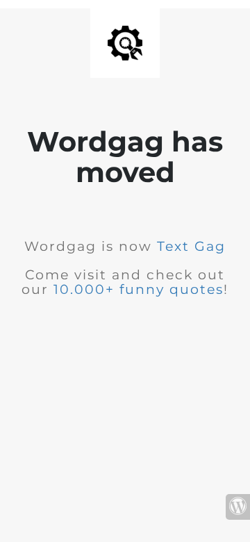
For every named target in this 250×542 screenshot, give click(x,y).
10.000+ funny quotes (138, 289)
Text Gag (191, 246)
